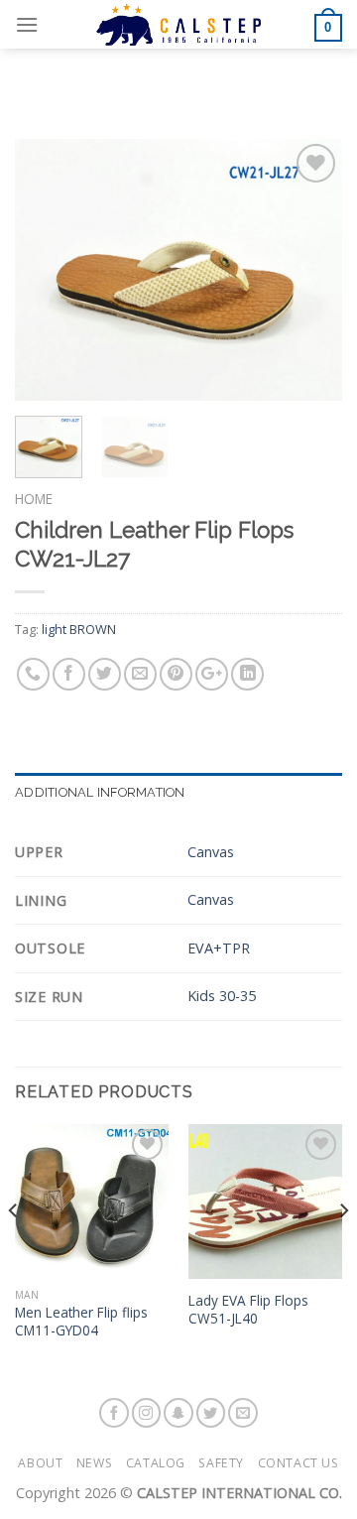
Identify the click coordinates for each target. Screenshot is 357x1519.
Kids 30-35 (221, 995)
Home (34, 498)
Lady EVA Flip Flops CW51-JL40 (248, 1309)
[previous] (46, 270)
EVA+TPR (218, 948)
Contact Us (298, 1463)
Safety (221, 1463)
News (94, 1463)
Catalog (155, 1463)
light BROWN (79, 629)
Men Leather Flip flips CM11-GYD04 (81, 1321)
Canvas (210, 851)
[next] (310, 270)
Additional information (100, 792)
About (40, 1463)
